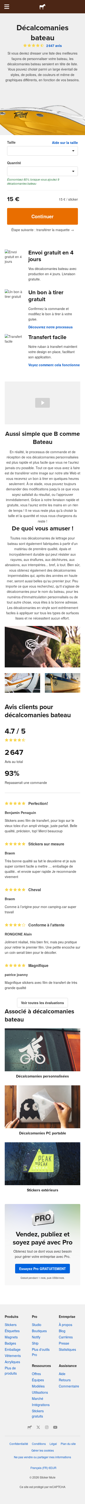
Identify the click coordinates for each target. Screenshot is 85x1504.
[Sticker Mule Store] (30, 1427)
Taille (11, 142)
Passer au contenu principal (3, 3)
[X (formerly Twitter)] (38, 1427)
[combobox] (42, 151)
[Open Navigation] (6, 6)
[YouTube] (55, 1427)
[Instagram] (47, 1427)
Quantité (14, 162)
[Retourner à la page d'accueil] (42, 6)
